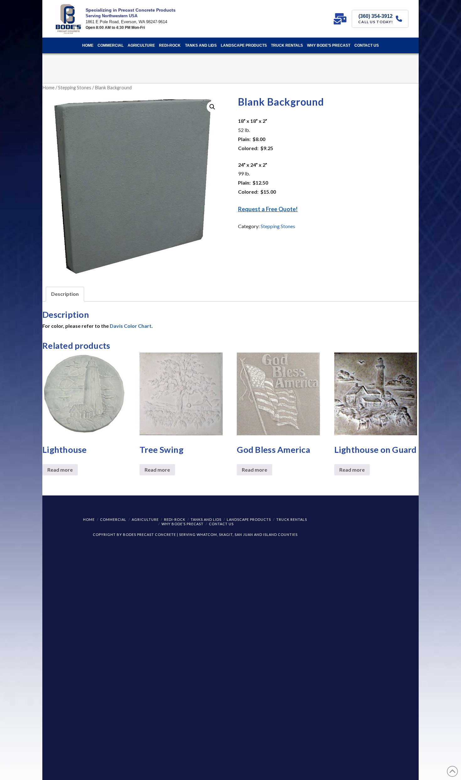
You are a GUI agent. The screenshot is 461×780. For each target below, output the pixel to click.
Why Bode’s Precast (183, 524)
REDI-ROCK (174, 519)
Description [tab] (65, 294)
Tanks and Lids (206, 519)
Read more (60, 470)
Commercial (113, 519)
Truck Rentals (291, 519)
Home (48, 87)
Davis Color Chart (130, 326)
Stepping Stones (74, 87)
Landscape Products (249, 519)
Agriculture (145, 519)
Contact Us (221, 524)
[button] (212, 107)
